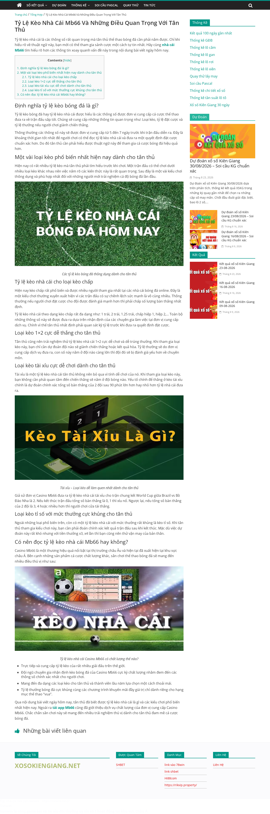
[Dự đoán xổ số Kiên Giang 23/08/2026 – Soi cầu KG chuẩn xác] (204, 212)
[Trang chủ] (19, 5)
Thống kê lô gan (202, 54)
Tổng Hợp (36, 14)
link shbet (171, 771)
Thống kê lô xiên (203, 69)
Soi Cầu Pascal (106, 5)
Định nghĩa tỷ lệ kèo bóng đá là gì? (43, 68)
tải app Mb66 (63, 707)
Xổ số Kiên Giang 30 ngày (210, 105)
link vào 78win (175, 765)
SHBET (120, 765)
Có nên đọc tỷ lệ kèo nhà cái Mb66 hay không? (51, 94)
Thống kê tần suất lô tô (208, 97)
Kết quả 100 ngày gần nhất (211, 33)
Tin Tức (149, 5)
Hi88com (171, 778)
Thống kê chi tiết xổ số (207, 90)
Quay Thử (131, 5)
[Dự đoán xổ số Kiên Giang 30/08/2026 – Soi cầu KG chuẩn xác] (222, 126)
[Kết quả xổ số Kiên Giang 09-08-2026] (204, 302)
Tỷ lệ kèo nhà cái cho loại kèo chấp (50, 77)
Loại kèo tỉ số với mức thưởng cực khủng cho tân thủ (62, 90)
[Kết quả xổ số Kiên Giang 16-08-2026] (204, 283)
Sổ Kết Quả (35, 5)
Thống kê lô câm (203, 47)
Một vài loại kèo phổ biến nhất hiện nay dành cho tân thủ (59, 73)
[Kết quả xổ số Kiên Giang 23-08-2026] (204, 264)
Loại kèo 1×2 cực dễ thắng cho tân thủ (52, 81)
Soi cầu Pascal (201, 83)
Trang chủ (21, 14)
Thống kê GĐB (201, 40)
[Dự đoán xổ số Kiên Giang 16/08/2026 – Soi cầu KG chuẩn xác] (204, 232)
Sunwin (6, 805)
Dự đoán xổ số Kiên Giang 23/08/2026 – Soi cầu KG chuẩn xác (237, 216)
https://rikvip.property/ (181, 785)
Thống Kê (78, 5)
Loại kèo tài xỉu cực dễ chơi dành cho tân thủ (56, 86)
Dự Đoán (59, 5)
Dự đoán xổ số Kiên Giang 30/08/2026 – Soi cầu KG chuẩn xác (219, 166)
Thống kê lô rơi (201, 62)
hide (67, 60)
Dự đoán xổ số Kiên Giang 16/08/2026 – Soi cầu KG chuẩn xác (237, 236)
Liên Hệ (218, 765)
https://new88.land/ (56, 801)
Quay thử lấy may (203, 76)
